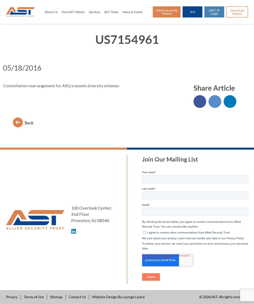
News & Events (132, 12)
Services (94, 12)
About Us (51, 12)
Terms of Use (34, 297)
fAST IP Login (214, 11)
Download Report (237, 11)
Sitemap (56, 297)
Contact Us (77, 297)
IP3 (192, 12)
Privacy (11, 297)
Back (29, 122)
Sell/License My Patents (166, 11)
